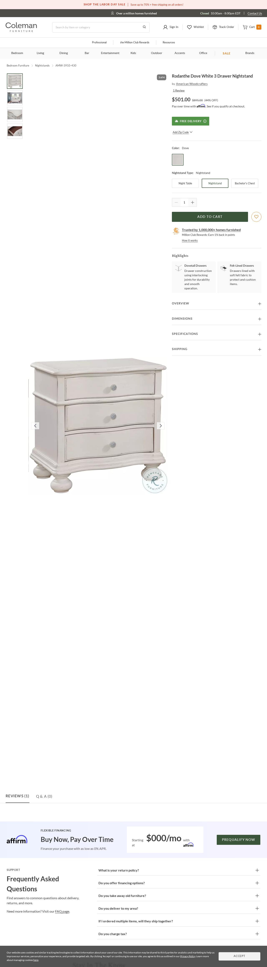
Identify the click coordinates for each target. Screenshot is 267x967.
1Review (179, 90)
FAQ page (62, 911)
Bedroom (17, 53)
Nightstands (42, 65)
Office (203, 53)
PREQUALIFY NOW (238, 839)
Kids (133, 53)
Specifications (185, 334)
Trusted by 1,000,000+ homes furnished (211, 230)
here (35, 960)
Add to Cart (209, 217)
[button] (170, 27)
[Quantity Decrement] (176, 202)
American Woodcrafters (192, 83)
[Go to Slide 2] (15, 97)
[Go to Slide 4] (15, 131)
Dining (63, 53)
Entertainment (110, 53)
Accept (239, 956)
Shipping (179, 349)
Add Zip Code (181, 132)
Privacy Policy (187, 956)
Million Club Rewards (134, 42)
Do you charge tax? (112, 934)
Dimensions (182, 318)
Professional (99, 42)
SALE (226, 53)
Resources (169, 42)
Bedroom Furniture (18, 65)
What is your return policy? (118, 870)
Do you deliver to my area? (118, 908)
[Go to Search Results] (144, 27)
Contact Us (255, 13)
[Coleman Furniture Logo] (21, 31)
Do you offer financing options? (121, 883)
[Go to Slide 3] (15, 114)
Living (40, 53)
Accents (180, 53)
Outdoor (156, 53)
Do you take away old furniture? (122, 896)
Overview (180, 303)
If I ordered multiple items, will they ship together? (135, 921)
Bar (87, 53)
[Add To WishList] (256, 217)
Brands (249, 53)
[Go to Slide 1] (15, 81)
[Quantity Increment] (192, 202)
